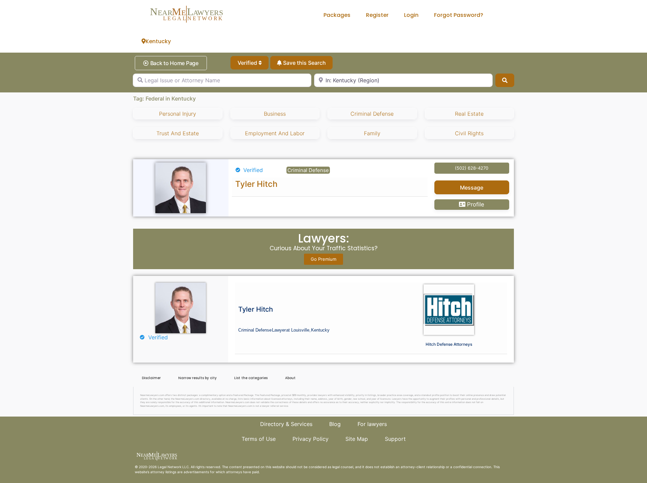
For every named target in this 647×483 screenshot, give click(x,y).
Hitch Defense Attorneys (449, 344)
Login (411, 15)
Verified (248, 62)
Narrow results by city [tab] (197, 377)
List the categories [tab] (251, 377)
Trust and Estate (177, 133)
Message (471, 187)
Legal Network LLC (173, 467)
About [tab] (290, 377)
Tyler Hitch (256, 184)
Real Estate (469, 113)
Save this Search (304, 62)
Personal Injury (177, 113)
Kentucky (158, 41)
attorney (157, 472)
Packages (337, 15)
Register (377, 15)
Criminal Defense (372, 113)
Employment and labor (275, 133)
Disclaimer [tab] (151, 377)
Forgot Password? (458, 15)
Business (275, 113)
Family (372, 133)
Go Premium (323, 259)
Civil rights (469, 133)
